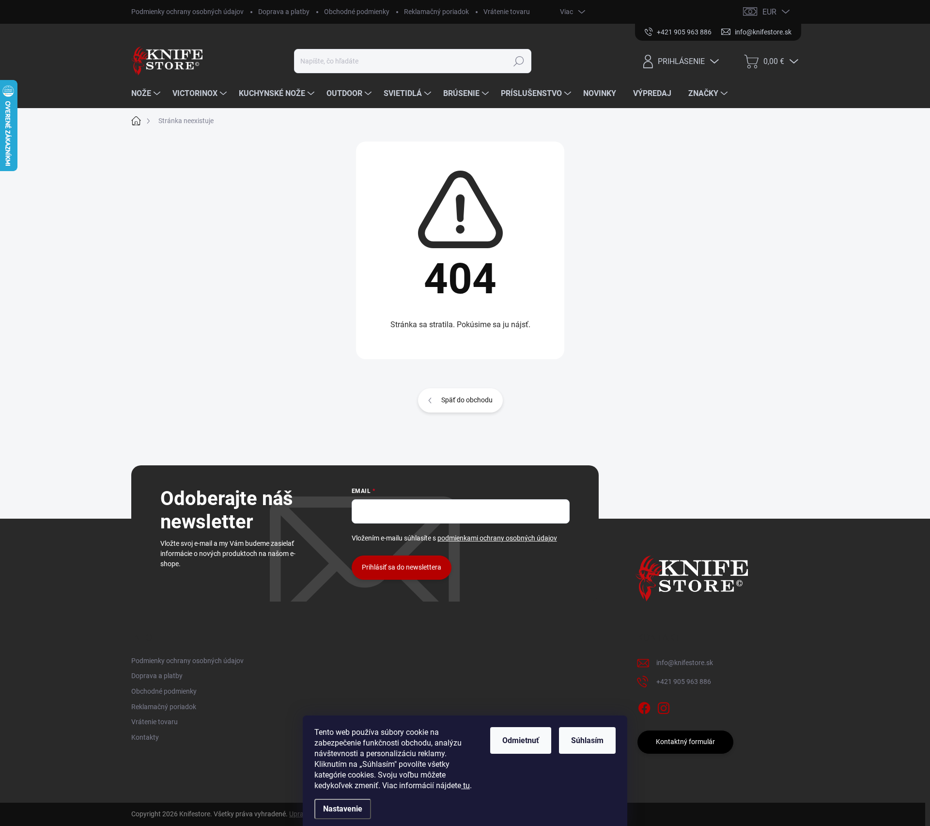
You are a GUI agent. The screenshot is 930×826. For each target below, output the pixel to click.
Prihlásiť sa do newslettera (401, 567)
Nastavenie (342, 808)
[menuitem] (147, 93)
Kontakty (145, 737)
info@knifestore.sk (684, 663)
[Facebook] (644, 706)
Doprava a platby (284, 12)
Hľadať (519, 61)
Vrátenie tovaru (506, 12)
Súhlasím (587, 740)
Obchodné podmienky (356, 12)
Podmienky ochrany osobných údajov (187, 12)
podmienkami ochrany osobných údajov (497, 538)
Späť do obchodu (467, 400)
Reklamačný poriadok (436, 12)
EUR (769, 11)
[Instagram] (663, 706)
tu (465, 785)
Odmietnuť (520, 740)
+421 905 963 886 (683, 681)
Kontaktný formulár (685, 742)
